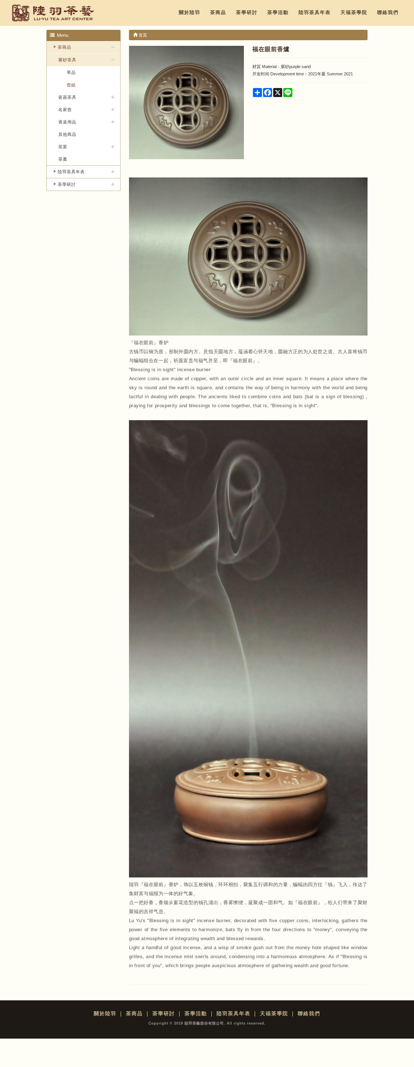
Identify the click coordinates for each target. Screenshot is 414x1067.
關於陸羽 (189, 12)
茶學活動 (278, 12)
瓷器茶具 (67, 97)
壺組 (71, 84)
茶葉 (62, 146)
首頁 (142, 35)
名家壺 (65, 109)
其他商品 (67, 134)
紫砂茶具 (67, 59)
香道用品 (67, 122)
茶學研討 (246, 12)
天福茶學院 (353, 12)
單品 (71, 72)
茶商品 (218, 12)
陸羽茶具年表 (315, 12)
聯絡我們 (388, 12)
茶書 (62, 159)
